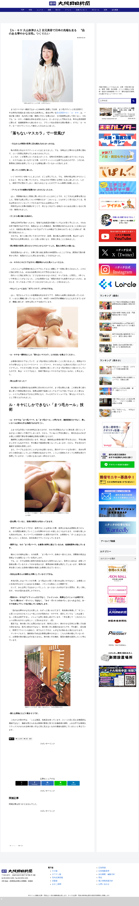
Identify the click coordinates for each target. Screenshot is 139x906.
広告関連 (102, 868)
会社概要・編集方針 (106, 874)
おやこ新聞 (56, 884)
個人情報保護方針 (105, 881)
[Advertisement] (47, 759)
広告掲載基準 (103, 871)
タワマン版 (56, 874)
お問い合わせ (103, 884)
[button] (133, 101)
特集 (12, 738)
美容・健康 (28, 738)
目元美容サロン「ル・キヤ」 (68, 113)
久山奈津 (19, 738)
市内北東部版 (57, 877)
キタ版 (54, 871)
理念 (100, 877)
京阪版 (54, 881)
